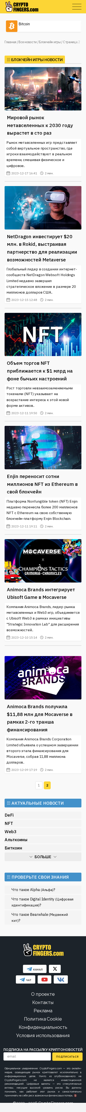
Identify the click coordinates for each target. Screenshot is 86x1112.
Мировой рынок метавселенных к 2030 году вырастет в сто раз (40, 125)
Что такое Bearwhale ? (39, 917)
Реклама (43, 1010)
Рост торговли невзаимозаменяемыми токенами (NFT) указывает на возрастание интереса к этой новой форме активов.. (39, 400)
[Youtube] (44, 979)
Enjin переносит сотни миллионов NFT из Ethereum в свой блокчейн (42, 484)
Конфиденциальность (43, 1027)
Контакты (42, 1002)
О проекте (43, 994)
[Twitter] (55, 969)
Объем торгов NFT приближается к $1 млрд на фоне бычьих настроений (40, 371)
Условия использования (42, 1035)
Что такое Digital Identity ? (42, 902)
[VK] (61, 979)
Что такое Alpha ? (33, 889)
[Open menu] (76, 6)
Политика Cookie (43, 1019)
